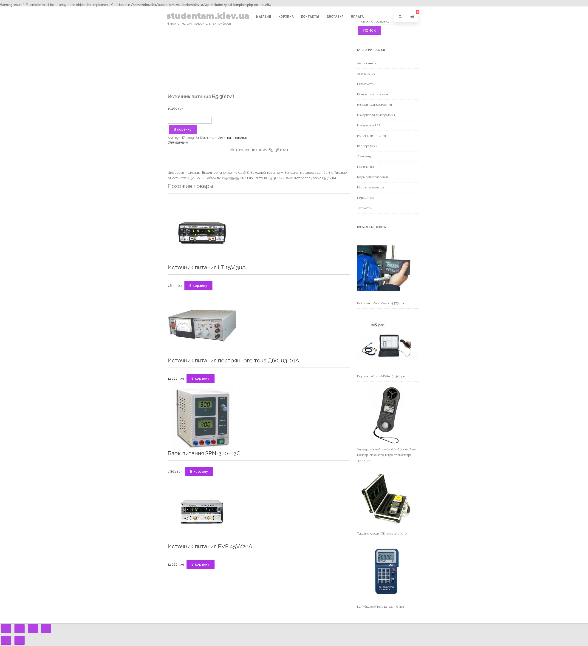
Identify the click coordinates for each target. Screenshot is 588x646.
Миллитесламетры (370, 187)
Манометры (365, 166)
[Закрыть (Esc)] (6, 628)
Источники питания (232, 138)
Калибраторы (367, 146)
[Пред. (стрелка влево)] (6, 640)
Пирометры (365, 197)
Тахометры (365, 208)
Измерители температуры (376, 115)
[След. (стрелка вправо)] (19, 640)
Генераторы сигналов (372, 94)
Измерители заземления (374, 104)
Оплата (357, 16)
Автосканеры (366, 63)
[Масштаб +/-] (46, 628)
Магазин (263, 16)
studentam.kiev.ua (208, 16)
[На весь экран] (33, 628)
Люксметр (364, 156)
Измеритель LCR (369, 125)
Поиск (369, 30)
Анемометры (366, 73)
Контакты (310, 16)
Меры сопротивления (372, 177)
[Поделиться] (19, 628)
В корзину (183, 129)
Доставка (335, 16)
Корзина (286, 16)
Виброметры (366, 84)
